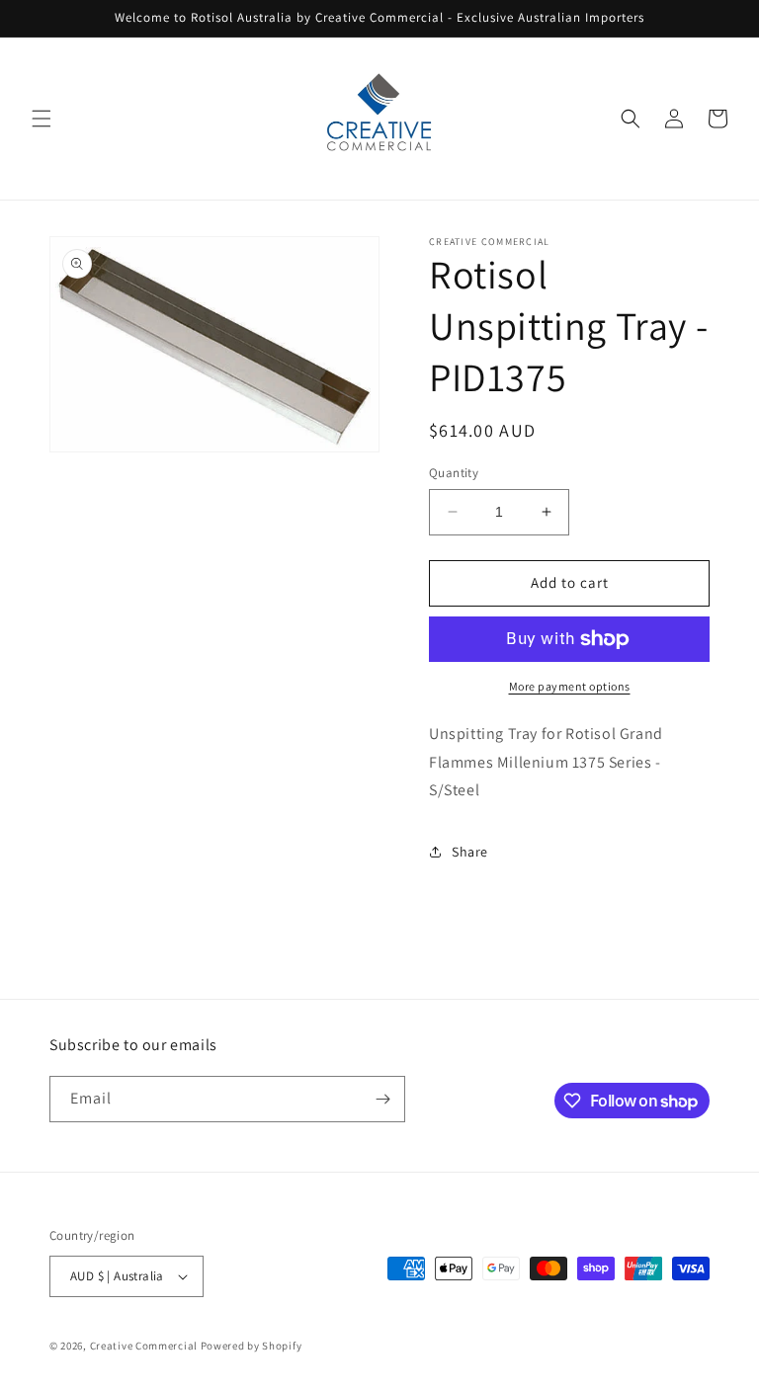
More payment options (570, 686)
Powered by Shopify (251, 1345)
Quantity (453, 472)
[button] (41, 118)
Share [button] (470, 851)
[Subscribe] (382, 1099)
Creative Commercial (144, 1345)
